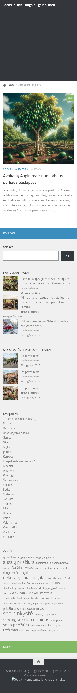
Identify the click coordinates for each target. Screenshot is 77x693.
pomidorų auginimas (33, 603)
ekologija (44, 588)
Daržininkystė (22, 567)
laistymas (38, 598)
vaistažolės (24, 630)
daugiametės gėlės (58, 568)
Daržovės (9, 428)
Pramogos (9, 475)
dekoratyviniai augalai (24, 577)
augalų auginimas (45, 557)
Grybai (7, 447)
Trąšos (7, 504)
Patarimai (9, 470)
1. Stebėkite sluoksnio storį (19, 419)
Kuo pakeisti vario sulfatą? (19, 461)
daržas (6, 568)
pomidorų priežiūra (54, 603)
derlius (54, 583)
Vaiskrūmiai (10, 522)
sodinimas (35, 608)
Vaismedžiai (21, 169)
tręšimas (10, 630)
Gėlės (6, 442)
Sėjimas (8, 485)
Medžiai (8, 466)
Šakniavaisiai (11, 480)
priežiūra (9, 609)
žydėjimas (52, 630)
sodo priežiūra (16, 625)
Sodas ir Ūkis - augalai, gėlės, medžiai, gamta (30, 5)
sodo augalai (12, 620)
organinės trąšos (11, 603)
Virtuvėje (8, 537)
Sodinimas (9, 494)
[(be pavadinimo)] (10, 361)
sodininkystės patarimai (45, 614)
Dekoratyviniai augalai (16, 433)
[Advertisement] (38, 40)
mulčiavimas (54, 598)
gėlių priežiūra (10, 593)
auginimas (42, 563)
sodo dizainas (35, 619)
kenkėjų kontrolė (40, 593)
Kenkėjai (8, 456)
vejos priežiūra (38, 630)
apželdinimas (9, 557)
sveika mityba (51, 625)
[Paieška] (67, 256)
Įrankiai (7, 452)
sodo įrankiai (36, 625)
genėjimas (58, 588)
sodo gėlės (56, 620)
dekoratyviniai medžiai (14, 583)
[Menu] (72, 5)
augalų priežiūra (19, 562)
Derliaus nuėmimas (37, 583)
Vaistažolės (10, 532)
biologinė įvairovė (59, 562)
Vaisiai (7, 518)
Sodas (7, 169)
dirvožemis (31, 588)
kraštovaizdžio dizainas (16, 598)
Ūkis (5, 508)
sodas (21, 608)
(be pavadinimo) (30, 356)
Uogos (7, 513)
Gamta (7, 437)
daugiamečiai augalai (16, 573)
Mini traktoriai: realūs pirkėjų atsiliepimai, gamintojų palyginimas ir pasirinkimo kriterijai (45, 302)
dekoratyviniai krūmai (58, 578)
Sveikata (8, 499)
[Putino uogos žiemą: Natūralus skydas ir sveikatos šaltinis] (10, 327)
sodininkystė (18, 613)
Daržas (7, 423)
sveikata (66, 625)
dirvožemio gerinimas (13, 588)
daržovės (40, 568)
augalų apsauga (26, 557)
